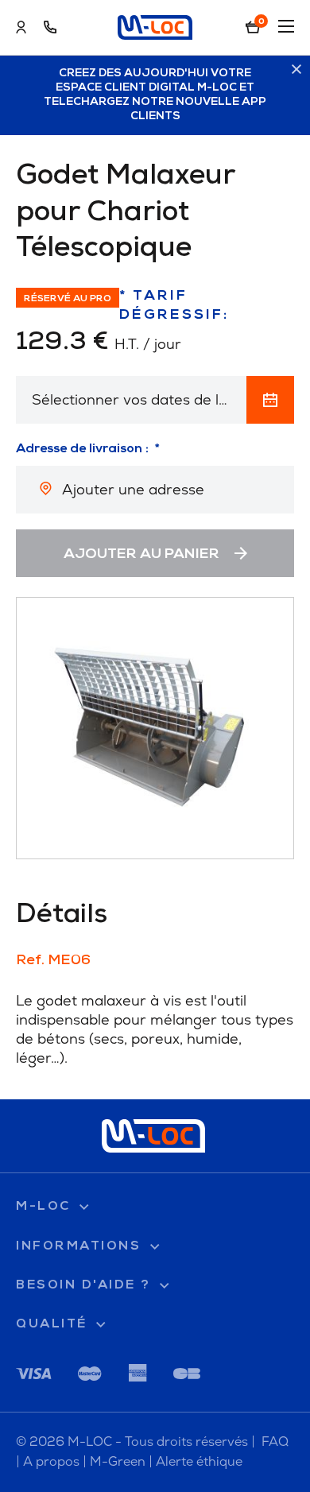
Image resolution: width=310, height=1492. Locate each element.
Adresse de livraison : (82, 449)
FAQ (275, 1441)
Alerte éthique (199, 1461)
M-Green (117, 1461)
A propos (51, 1461)
